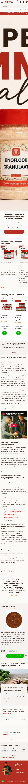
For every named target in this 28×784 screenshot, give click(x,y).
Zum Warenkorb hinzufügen (15, 656)
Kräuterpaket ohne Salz (20, 319)
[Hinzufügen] (4, 333)
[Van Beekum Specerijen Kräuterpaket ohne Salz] (21, 307)
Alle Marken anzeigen (7, 757)
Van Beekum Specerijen (4, 316)
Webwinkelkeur (22, 781)
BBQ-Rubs (6, 516)
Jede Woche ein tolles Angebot (9, 608)
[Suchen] (25, 6)
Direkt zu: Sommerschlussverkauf (14, 232)
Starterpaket (4, 319)
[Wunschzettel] (23, 2)
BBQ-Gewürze (15, 516)
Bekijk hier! (17, 14)
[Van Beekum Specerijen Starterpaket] (7, 307)
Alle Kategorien (5, 288)
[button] (12, 352)
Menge (3, 655)
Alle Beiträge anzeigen (7, 739)
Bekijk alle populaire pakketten (9, 298)
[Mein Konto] (20, 2)
